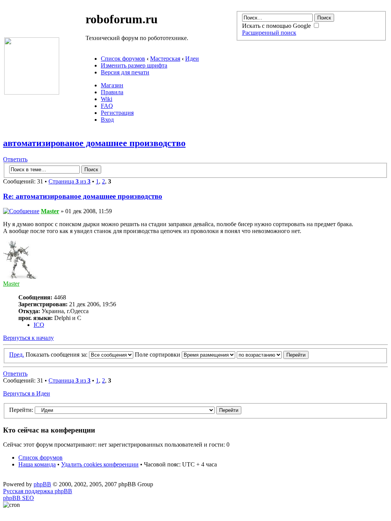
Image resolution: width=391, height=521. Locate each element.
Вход (107, 119)
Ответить (15, 159)
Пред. (16, 354)
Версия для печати (125, 72)
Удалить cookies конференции (100, 464)
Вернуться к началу (28, 337)
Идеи (192, 58)
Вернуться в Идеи (26, 393)
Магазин (112, 85)
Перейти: (21, 410)
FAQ (107, 106)
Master (50, 211)
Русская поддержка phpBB (37, 491)
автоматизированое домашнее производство (94, 143)
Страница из (69, 181)
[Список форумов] (31, 92)
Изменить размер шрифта (134, 65)
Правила (112, 92)
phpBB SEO (18, 498)
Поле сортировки (158, 354)
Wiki (106, 99)
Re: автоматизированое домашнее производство (82, 196)
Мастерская (165, 58)
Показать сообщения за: (57, 354)
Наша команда (37, 464)
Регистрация (117, 112)
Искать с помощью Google (277, 26)
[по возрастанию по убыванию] (273, 354)
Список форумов (123, 58)
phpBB (42, 484)
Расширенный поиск (269, 32)
